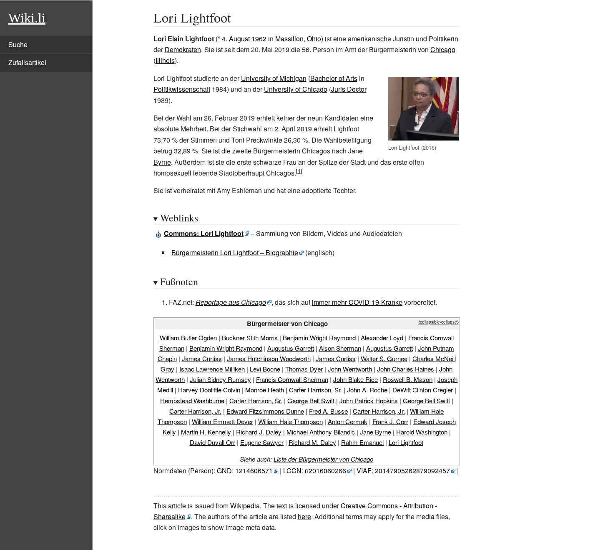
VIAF (364, 470)
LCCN (292, 470)
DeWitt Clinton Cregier (422, 389)
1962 (258, 38)
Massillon (289, 38)
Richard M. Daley (312, 442)
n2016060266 (325, 470)
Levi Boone (265, 368)
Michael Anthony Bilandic (320, 431)
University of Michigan (273, 78)
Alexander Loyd (382, 337)
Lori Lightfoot (406, 442)
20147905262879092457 (412, 470)
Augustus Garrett (290, 348)
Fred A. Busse (328, 411)
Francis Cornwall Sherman (292, 379)
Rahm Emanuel (362, 442)
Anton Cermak (347, 421)
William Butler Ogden (188, 337)
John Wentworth (350, 368)
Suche (18, 44)
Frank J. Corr (390, 421)
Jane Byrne (375, 431)
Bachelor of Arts (333, 78)
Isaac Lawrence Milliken (212, 368)
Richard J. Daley (258, 431)
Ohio (314, 38)
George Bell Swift (310, 400)
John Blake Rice (355, 379)
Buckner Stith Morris (250, 337)
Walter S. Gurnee (384, 358)
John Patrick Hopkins (368, 400)
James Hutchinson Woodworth (269, 358)
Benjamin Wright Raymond (319, 337)
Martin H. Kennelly (206, 431)
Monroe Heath (264, 389)
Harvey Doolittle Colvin (209, 389)
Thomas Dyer (304, 368)
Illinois (165, 60)
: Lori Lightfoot (204, 233)
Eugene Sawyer (262, 442)
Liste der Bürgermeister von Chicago (323, 459)
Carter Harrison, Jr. (195, 411)
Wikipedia (245, 505)
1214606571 (254, 470)
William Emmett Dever (222, 421)
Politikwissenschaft (181, 89)
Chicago (442, 49)
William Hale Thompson (290, 421)
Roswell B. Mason (407, 379)
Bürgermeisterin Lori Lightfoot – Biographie (234, 252)
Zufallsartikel (27, 62)
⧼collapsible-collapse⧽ (438, 322)
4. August (236, 38)
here (304, 516)
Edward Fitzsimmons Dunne (265, 411)
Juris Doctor (349, 89)
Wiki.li (26, 17)
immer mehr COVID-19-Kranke (357, 302)
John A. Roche (367, 389)
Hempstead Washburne (192, 400)
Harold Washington (421, 431)
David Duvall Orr (212, 442)
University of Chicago (295, 89)
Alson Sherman (340, 348)
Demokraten (183, 49)
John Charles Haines (405, 368)
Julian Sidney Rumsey (220, 379)
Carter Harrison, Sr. (315, 389)
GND (224, 470)
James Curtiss (202, 358)
